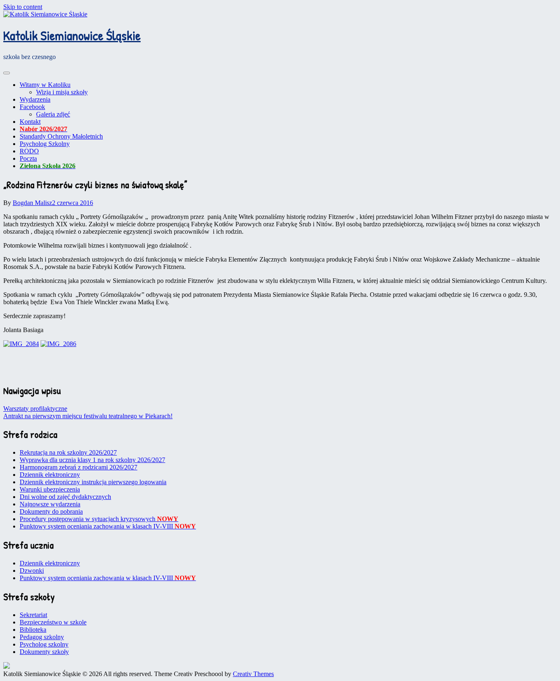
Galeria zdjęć (53, 114)
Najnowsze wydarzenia (50, 504)
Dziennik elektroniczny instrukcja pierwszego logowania (93, 481)
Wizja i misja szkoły (62, 92)
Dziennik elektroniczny (50, 474)
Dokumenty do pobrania (51, 511)
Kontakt (30, 121)
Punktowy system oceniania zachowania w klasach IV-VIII (108, 526)
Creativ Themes (253, 673)
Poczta (28, 158)
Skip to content (22, 6)
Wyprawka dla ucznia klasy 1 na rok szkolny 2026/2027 (92, 459)
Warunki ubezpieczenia (50, 489)
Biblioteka (33, 629)
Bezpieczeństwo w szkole (53, 622)
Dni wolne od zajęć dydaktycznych (65, 496)
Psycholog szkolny (44, 644)
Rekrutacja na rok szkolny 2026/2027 (68, 452)
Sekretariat (33, 614)
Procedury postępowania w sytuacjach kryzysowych (99, 518)
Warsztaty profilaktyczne (35, 408)
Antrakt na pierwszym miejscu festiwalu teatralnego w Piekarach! (88, 415)
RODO (29, 151)
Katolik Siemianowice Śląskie (72, 35)
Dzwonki (32, 570)
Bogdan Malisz (32, 202)
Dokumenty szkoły (44, 651)
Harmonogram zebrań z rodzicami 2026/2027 (78, 467)
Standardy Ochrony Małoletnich (61, 136)
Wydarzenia (35, 99)
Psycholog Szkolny (45, 143)
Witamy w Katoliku (45, 84)
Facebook (32, 106)
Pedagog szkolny (42, 636)
